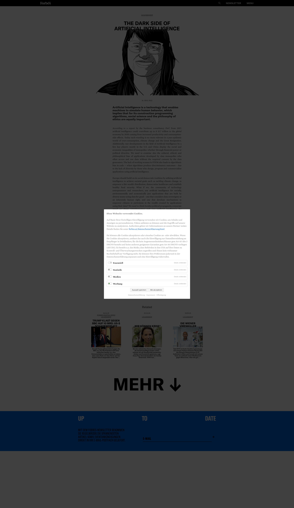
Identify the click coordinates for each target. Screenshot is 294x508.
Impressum (150, 295)
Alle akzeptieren (156, 290)
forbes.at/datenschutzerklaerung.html (146, 228)
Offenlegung (161, 295)
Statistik (117, 269)
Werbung (117, 283)
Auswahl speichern (139, 290)
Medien (117, 276)
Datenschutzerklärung (136, 295)
